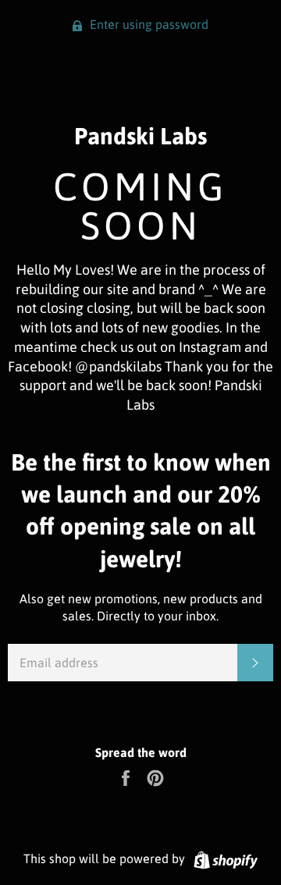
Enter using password (147, 24)
